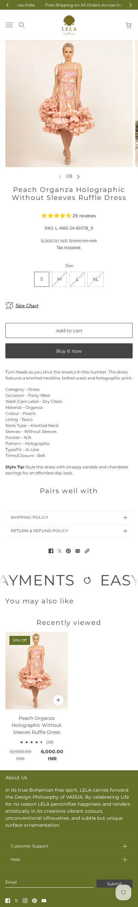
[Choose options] (58, 700)
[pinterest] (34, 900)
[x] (16, 901)
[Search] (21, 25)
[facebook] (7, 900)
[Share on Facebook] (51, 551)
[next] (78, 176)
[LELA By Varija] (69, 25)
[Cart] (129, 25)
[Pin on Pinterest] (68, 551)
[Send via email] (77, 551)
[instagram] (25, 900)
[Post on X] (60, 551)
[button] (87, 551)
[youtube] (44, 900)
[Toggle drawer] (9, 25)
